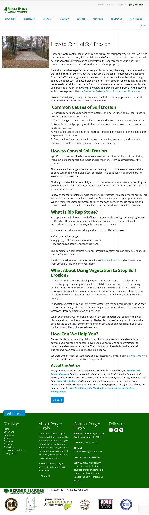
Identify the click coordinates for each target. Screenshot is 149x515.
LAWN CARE (10, 19)
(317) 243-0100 (136, 4)
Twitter (116, 430)
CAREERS (81, 19)
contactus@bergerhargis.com (88, 451)
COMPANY (64, 19)
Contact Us (135, 355)
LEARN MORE (45, 476)
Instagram (121, 430)
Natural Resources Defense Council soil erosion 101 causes (107, 91)
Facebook (111, 430)
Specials (100, 4)
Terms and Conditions (14, 450)
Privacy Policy (10, 453)
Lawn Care (9, 431)
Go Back (57, 399)
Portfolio (8, 444)
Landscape (9, 435)
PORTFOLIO (98, 19)
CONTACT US (116, 19)
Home (6, 428)
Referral (111, 4)
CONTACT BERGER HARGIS (87, 457)
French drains (109, 260)
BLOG (143, 25)
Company (8, 441)
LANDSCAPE (29, 19)
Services (8, 438)
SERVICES (47, 19)
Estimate (122, 4)
